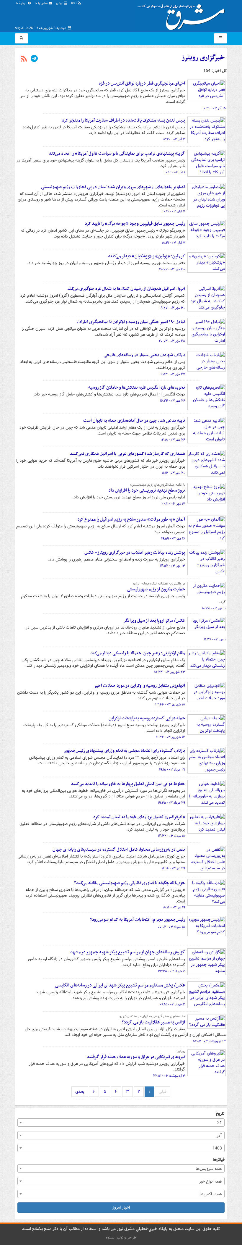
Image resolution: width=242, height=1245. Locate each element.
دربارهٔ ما (21, 3)
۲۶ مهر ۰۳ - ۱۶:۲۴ (172, 400)
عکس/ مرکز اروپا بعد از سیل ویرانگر (154, 620)
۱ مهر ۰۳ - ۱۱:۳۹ (215, 639)
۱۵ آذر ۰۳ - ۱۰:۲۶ (214, 108)
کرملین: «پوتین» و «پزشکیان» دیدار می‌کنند (146, 256)
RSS (74, 3)
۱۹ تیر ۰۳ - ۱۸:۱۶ (174, 907)
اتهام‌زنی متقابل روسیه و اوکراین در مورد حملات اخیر (139, 685)
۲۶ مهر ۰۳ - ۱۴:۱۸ (173, 440)
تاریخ (220, 1114)
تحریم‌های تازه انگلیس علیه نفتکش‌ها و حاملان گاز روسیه (136, 387)
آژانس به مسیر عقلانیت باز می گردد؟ (153, 1022)
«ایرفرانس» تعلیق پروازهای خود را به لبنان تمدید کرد (139, 817)
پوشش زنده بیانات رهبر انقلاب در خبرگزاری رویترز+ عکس (134, 552)
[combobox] (121, 1122)
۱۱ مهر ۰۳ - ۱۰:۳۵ (214, 608)
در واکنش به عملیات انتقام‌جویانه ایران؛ (159, 583)
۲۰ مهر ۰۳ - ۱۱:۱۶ (173, 473)
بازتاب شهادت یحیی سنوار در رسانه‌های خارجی (144, 355)
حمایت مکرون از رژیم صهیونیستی (156, 589)
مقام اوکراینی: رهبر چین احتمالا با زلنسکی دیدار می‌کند (137, 653)
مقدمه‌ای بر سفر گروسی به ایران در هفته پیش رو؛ (151, 1016)
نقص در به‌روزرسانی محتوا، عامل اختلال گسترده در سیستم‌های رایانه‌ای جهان (119, 849)
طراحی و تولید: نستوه (121, 1237)
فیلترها (219, 1160)
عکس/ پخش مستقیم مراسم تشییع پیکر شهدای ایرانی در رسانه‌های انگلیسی (120, 985)
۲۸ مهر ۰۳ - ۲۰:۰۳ (172, 341)
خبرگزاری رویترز (203, 58)
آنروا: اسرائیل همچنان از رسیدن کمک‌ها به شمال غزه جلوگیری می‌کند (126, 289)
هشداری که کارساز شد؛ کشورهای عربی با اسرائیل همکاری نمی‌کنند (127, 454)
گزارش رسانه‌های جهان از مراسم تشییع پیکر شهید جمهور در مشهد (127, 952)
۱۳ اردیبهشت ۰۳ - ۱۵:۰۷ (209, 1041)
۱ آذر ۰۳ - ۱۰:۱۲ (174, 172)
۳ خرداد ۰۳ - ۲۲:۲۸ (171, 971)
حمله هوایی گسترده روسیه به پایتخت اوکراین (147, 718)
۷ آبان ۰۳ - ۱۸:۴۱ (173, 243)
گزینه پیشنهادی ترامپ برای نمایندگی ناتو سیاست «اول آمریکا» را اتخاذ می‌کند (117, 153)
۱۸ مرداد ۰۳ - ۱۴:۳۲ (171, 836)
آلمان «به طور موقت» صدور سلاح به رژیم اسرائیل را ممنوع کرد (131, 519)
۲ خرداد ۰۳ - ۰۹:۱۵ (172, 1004)
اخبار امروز (121, 1207)
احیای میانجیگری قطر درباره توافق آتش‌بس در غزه (142, 83)
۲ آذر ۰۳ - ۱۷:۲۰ (174, 139)
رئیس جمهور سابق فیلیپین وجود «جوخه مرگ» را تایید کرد (135, 223)
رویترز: (180, 1051)
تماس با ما (41, 3)
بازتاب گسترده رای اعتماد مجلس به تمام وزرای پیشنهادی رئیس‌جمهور (124, 751)
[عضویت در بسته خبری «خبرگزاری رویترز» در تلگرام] (34, 59)
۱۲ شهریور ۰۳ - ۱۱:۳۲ (170, 737)
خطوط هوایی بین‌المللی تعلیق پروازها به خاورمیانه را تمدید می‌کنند (128, 784)
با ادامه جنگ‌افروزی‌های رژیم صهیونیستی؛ (157, 485)
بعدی (79, 1091)
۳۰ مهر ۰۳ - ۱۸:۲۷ (172, 308)
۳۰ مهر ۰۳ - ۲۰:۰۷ (172, 269)
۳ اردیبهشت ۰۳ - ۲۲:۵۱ (169, 1075)
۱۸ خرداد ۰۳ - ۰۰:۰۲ (171, 927)
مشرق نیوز (183, 15)
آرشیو (59, 3)
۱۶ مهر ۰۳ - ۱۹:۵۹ (173, 538)
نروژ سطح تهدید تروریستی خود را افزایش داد (146, 490)
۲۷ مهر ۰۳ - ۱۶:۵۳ (172, 374)
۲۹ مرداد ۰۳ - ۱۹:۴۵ (171, 802)
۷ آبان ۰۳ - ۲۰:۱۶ (173, 211)
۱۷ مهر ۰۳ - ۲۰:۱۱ (173, 503)
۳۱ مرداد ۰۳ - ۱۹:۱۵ (172, 769)
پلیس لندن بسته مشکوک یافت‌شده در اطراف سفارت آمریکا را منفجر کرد (123, 120)
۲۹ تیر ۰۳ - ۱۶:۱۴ (173, 868)
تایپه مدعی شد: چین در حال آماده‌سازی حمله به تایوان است (134, 420)
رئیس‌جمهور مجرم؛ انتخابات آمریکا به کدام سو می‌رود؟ (137, 919)
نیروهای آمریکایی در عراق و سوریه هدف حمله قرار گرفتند (136, 1057)
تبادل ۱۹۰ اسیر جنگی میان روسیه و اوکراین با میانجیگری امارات (131, 322)
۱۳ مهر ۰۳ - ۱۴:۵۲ (172, 566)
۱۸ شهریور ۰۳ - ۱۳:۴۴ (170, 704)
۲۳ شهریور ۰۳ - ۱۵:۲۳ (169, 672)
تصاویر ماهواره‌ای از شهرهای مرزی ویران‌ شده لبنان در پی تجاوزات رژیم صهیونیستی (113, 187)
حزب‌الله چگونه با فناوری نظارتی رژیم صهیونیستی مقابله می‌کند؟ (129, 883)
